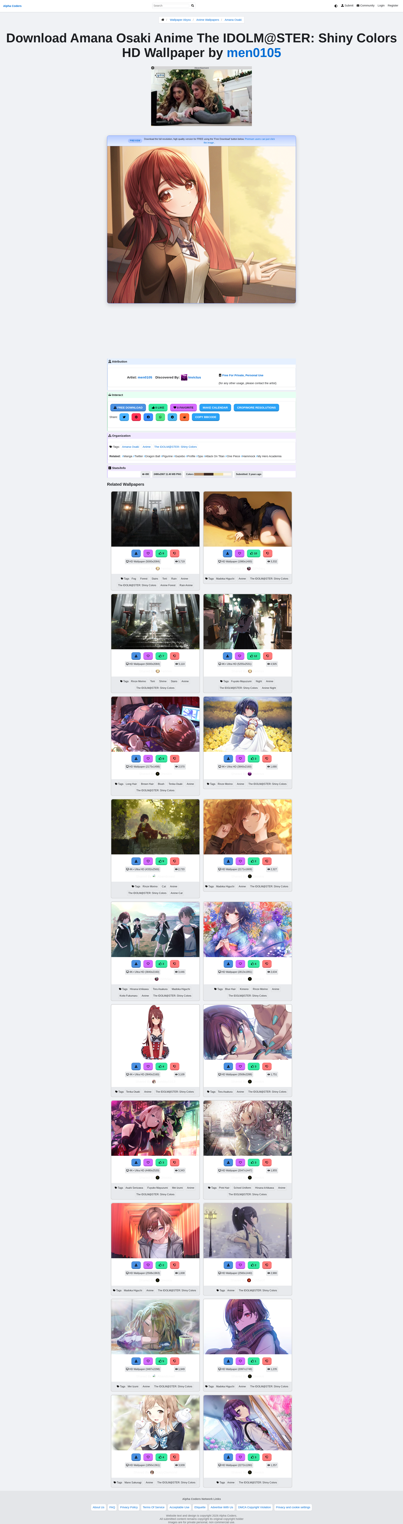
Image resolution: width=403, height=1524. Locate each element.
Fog (134, 578)
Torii (164, 578)
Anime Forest (167, 585)
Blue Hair (230, 989)
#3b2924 (208, 474)
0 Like (159, 407)
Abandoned (166, 876)
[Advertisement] (201, 330)
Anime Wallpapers (208, 19)
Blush (161, 784)
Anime (147, 446)
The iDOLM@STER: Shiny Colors (175, 446)
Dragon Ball (152, 456)
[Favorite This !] (240, 861)
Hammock (248, 456)
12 (255, 656)
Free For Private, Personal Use (242, 375)
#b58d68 (199, 474)
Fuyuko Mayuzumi (241, 681)
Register (393, 5)
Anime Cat (176, 893)
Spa (200, 456)
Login (381, 5)
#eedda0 (218, 474)
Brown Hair (147, 784)
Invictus (194, 377)
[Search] (192, 6)
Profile (191, 456)
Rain (174, 578)
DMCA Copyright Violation (254, 1507)
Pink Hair (224, 1187)
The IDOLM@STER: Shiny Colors (137, 585)
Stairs (155, 578)
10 (255, 553)
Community (367, 5)
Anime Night (269, 688)
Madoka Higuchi (225, 578)
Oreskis (166, 774)
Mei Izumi (177, 1187)
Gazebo (179, 456)
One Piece (233, 456)
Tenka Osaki (175, 784)
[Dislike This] (267, 861)
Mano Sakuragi (133, 1482)
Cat (164, 886)
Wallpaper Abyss (180, 19)
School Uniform (242, 1187)
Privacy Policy (129, 1507)
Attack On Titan (214, 456)
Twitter (138, 456)
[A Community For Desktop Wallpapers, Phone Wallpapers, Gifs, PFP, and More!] (162, 19)
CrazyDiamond (166, 1472)
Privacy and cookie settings (293, 1507)
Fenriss (166, 568)
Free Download (129, 407)
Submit (348, 5)
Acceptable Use (179, 1507)
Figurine (167, 456)
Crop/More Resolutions (256, 407)
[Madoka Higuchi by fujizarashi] (248, 853)
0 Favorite (184, 407)
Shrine (163, 681)
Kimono (244, 989)
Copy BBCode (205, 417)
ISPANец (258, 568)
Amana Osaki (233, 19)
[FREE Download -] (228, 861)
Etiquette (200, 1507)
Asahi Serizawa (134, 1187)
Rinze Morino (138, 681)
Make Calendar (215, 407)
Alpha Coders (12, 6)
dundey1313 (166, 1081)
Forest (143, 578)
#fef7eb (227, 474)
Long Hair (131, 784)
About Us (98, 1507)
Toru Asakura (160, 989)
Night (259, 681)
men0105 (254, 52)
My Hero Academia (268, 456)
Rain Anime (186, 585)
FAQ (112, 1507)
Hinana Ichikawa (139, 989)
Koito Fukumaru (128, 995)
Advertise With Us (222, 1507)
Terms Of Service (154, 1507)
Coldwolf (258, 1280)
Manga (127, 456)
